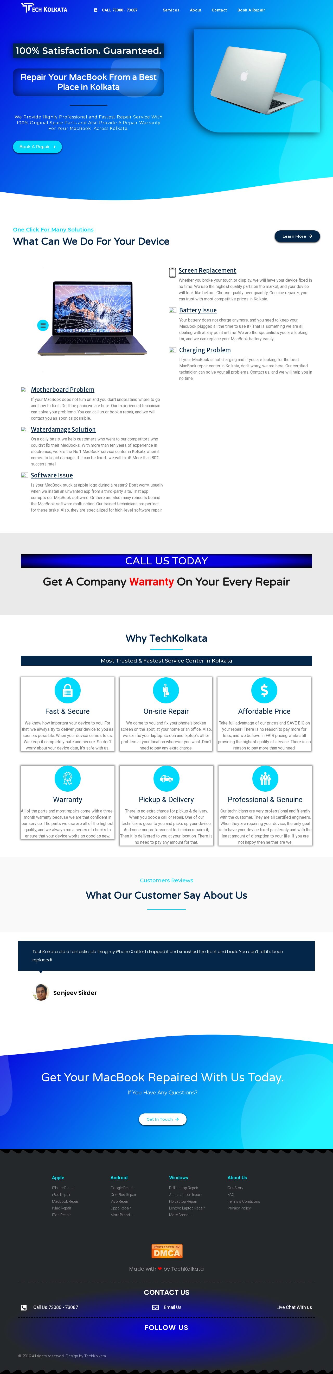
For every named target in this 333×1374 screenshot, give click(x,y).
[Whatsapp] (210, 1342)
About (195, 10)
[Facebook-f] (140, 1342)
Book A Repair (251, 10)
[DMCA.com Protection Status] (167, 1256)
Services (171, 10)
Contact (219, 10)
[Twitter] (122, 1342)
